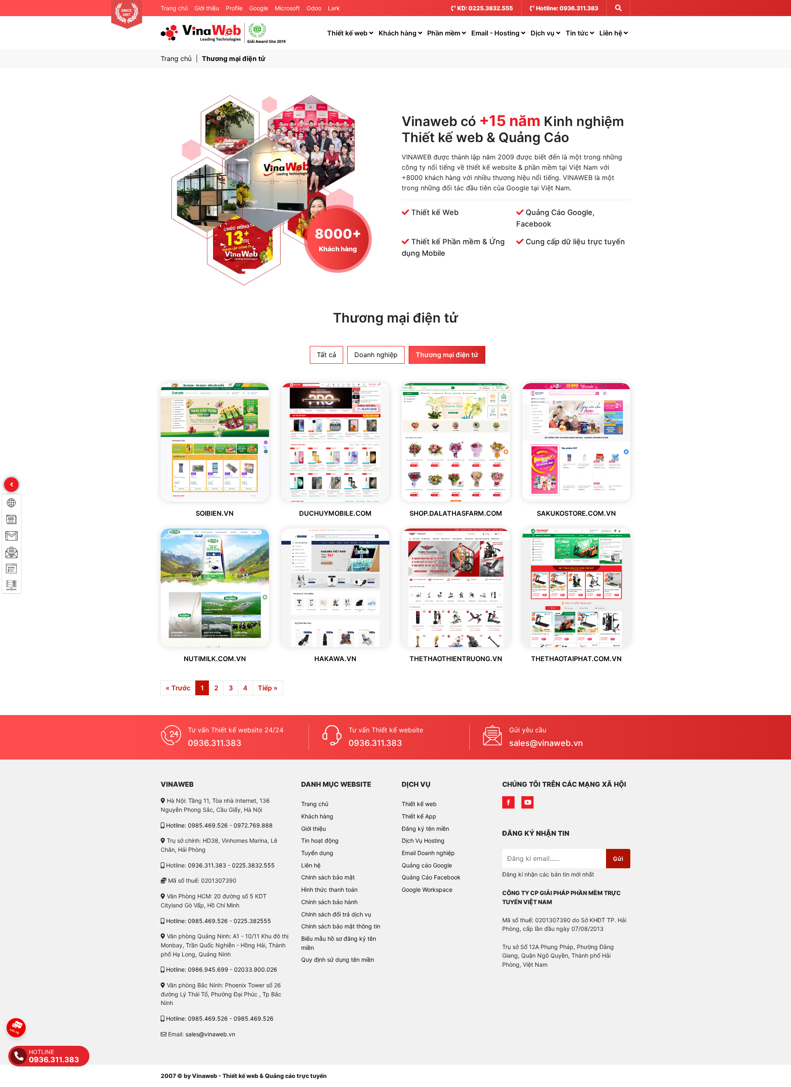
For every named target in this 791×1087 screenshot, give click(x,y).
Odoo (314, 8)
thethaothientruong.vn (456, 659)
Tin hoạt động (320, 840)
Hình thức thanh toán (329, 889)
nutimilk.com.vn (215, 659)
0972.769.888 (253, 825)
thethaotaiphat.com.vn (576, 659)
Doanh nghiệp (376, 355)
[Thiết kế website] (11, 502)
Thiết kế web (348, 33)
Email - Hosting (496, 33)
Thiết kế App (419, 816)
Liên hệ (611, 33)
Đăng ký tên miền (425, 828)
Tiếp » (268, 688)
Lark (334, 8)
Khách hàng (398, 33)
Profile (234, 8)
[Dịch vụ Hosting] (11, 585)
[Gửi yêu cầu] (492, 737)
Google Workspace (427, 889)
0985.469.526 (254, 1018)
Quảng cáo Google (427, 865)
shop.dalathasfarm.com (456, 513)
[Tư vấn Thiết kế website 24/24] (171, 737)
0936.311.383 (214, 743)
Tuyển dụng (317, 852)
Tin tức (578, 33)
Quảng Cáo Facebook (431, 877)
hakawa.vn (335, 659)
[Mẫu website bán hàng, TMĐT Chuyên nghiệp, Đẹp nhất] (201, 33)
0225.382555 (252, 920)
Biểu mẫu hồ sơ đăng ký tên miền (338, 943)
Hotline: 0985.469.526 (197, 825)
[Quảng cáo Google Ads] (11, 519)
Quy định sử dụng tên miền (337, 959)
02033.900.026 (255, 969)
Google (258, 8)
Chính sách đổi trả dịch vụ (336, 914)
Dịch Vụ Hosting (423, 840)
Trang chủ (174, 8)
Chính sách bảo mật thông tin (340, 926)
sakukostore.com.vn (576, 513)
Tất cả (326, 355)
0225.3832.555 (253, 865)
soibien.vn (215, 513)
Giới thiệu (206, 8)
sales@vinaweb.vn (546, 743)
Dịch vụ (543, 33)
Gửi (618, 858)
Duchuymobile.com (335, 513)
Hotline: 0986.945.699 (197, 969)
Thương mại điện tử (233, 58)
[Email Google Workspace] (11, 535)
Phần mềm (444, 33)
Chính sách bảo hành (329, 901)
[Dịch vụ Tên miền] (11, 568)
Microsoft (287, 8)
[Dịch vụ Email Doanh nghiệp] (11, 552)
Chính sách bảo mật (328, 877)
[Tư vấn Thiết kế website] (331, 737)
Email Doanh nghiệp (428, 852)
